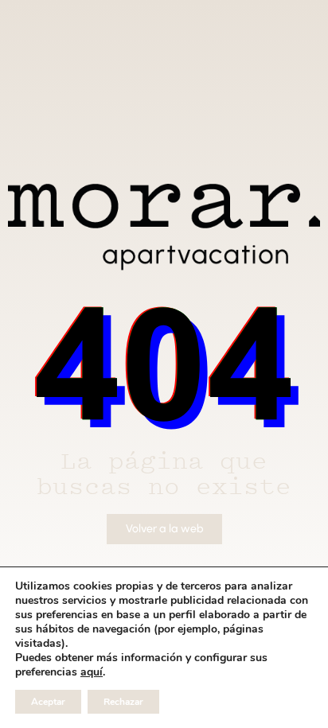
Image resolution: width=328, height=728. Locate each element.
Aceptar (48, 701)
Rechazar (123, 701)
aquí (91, 672)
